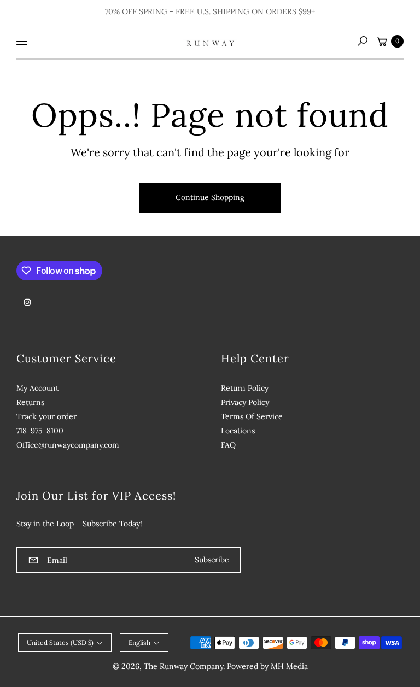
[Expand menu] (22, 41)
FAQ (228, 445)
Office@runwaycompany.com (67, 445)
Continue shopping (210, 197)
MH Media (289, 666)
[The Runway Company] (210, 41)
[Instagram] (27, 302)
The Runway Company (183, 666)
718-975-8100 (39, 431)
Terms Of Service (252, 416)
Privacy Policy (245, 402)
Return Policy (245, 388)
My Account (37, 388)
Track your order (46, 416)
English (139, 642)
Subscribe (212, 560)
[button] (363, 41)
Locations (238, 431)
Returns (30, 402)
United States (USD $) (60, 642)
